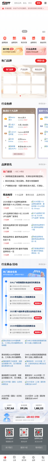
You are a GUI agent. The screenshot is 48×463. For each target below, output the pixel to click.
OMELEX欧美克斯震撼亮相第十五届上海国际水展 (35, 356)
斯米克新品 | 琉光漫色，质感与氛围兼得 (22, 181)
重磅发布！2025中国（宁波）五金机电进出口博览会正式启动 (35, 376)
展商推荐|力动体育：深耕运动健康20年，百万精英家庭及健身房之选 (12, 376)
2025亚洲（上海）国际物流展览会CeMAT (35, 397)
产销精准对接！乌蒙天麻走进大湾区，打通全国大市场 (25, 186)
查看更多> (42, 104)
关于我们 (8, 447)
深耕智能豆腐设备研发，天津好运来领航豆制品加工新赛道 (25, 176)
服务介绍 (24, 447)
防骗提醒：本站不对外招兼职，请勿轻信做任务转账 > (24, 8)
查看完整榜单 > (19, 154)
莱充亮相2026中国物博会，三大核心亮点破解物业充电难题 (12, 356)
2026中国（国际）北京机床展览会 (12, 397)
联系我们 (39, 447)
